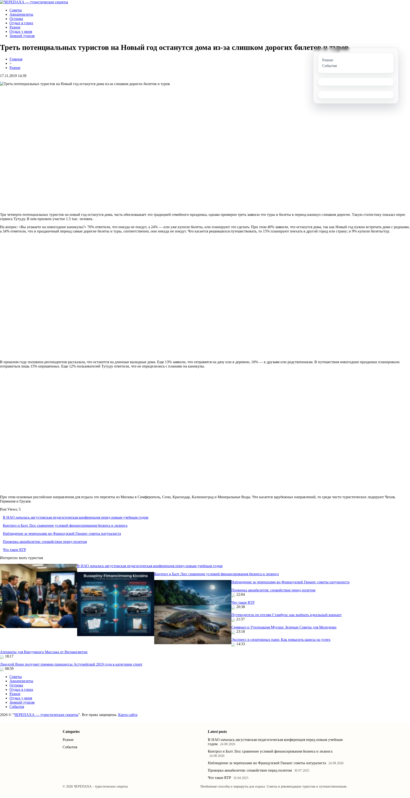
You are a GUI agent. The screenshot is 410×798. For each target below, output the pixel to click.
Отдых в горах (21, 23)
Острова (16, 19)
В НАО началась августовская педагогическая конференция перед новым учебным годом (75, 517)
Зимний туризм (22, 36)
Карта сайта (127, 715)
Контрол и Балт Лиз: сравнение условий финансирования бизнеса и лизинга (65, 525)
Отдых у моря (20, 31)
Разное (14, 27)
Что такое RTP (14, 550)
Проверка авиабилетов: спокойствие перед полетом (45, 542)
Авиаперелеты (21, 14)
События (16, 707)
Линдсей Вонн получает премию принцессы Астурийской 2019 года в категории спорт (71, 664)
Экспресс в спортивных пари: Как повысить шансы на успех (281, 640)
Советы (15, 10)
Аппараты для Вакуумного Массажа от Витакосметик (44, 652)
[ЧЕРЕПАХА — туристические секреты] (34, 2)
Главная (15, 59)
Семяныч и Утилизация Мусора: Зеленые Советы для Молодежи (283, 627)
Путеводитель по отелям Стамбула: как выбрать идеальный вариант (286, 615)
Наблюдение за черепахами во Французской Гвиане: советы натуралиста (62, 534)
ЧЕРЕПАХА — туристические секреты (46, 715)
